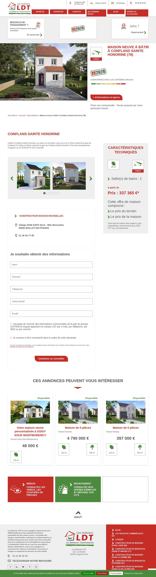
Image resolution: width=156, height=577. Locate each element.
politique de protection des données (22, 347)
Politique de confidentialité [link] (133, 573)
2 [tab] (48, 193)
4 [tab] (55, 193)
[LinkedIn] (16, 567)
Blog (115, 12)
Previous (12, 178)
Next (91, 178)
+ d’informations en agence (106, 97)
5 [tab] (58, 193)
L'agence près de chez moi (79, 3)
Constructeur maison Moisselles (41, 216)
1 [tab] (44, 193)
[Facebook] (10, 567)
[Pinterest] (29, 567)
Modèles (40, 12)
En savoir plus (33, 35)
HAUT (78, 517)
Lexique (119, 539)
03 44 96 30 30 (140, 3)
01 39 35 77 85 (26, 235)
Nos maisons (32, 115)
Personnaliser (116, 573)
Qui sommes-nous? (93, 13)
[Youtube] (23, 567)
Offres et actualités (132, 13)
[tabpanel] (33, 176)
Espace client (101, 3)
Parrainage (120, 3)
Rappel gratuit (137, 32)
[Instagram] (36, 567)
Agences (76, 12)
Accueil (22, 115)
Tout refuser (102, 573)
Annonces (58, 12)
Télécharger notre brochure (32, 561)
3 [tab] (51, 193)
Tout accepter (88, 573)
